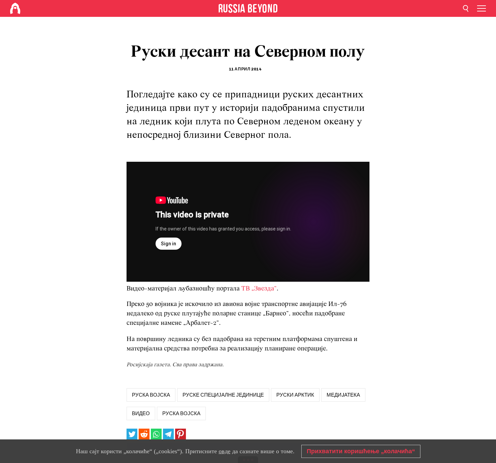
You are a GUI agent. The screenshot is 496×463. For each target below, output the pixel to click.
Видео (141, 413)
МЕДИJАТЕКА (343, 395)
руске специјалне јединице (223, 395)
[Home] (15, 8)
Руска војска (181, 413)
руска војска (151, 395)
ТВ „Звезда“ (259, 288)
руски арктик (295, 395)
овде (224, 451)
